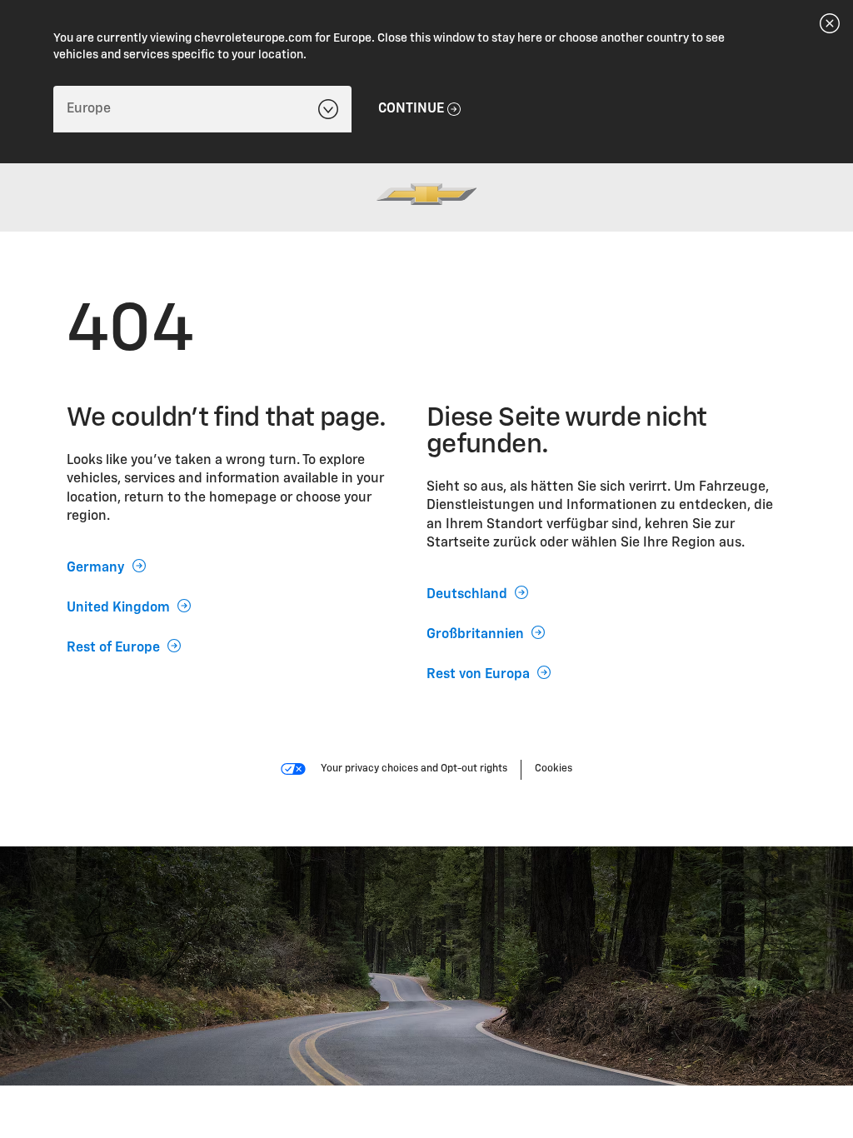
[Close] (829, 23)
